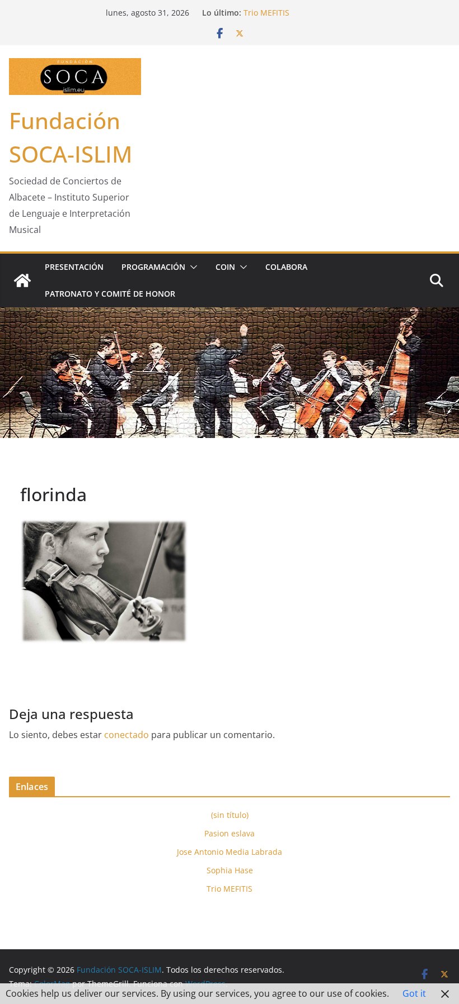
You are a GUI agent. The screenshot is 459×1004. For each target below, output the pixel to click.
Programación (153, 266)
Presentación (74, 266)
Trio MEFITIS (266, 12)
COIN (225, 266)
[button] (191, 267)
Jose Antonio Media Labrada (229, 851)
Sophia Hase (230, 870)
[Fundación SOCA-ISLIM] (22, 280)
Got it (414, 993)
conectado (126, 735)
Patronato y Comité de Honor (110, 293)
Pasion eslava (229, 833)
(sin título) (230, 815)
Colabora (286, 266)
